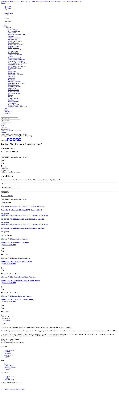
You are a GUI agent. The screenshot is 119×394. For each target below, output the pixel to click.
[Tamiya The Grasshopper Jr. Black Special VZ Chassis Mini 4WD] (23, 206)
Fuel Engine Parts (13, 73)
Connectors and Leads (14, 58)
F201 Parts (4, 132)
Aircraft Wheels (12, 39)
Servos (10, 96)
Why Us (6, 108)
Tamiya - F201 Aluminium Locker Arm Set (17, 300)
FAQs (6, 110)
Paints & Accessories (14, 81)
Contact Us (7, 113)
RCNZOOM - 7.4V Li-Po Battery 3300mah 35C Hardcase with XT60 (23, 228)
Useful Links (8, 365)
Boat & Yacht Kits (13, 43)
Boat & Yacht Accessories (15, 44)
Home (6, 26)
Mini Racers (11, 80)
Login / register (8, 13)
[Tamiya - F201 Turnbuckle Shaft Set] (14, 239)
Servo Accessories (13, 98)
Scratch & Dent (9, 379)
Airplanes (11, 36)
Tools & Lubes (12, 103)
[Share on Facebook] (8, 140)
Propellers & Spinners (14, 86)
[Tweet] (11, 140)
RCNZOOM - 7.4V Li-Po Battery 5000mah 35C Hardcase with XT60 (23, 219)
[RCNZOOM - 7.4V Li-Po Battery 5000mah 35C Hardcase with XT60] (24, 215)
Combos (10, 56)
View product (5, 214)
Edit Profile (7, 351)
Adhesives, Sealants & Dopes (17, 34)
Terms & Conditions (10, 367)
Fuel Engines (12, 71)
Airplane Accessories (14, 38)
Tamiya (13, 148)
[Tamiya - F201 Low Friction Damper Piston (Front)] (18, 277)
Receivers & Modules (14, 93)
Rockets (10, 95)
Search (3, 124)
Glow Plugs (11, 76)
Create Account (9, 350)
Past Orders (7, 353)
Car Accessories (13, 51)
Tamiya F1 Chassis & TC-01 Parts (11, 131)
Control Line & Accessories (16, 61)
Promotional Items (13, 85)
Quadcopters (12, 88)
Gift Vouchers (12, 33)
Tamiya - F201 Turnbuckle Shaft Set (15, 243)
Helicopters (11, 78)
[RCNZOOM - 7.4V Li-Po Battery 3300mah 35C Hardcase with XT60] (24, 224)
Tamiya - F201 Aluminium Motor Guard (16, 262)
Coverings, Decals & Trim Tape (17, 63)
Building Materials (13, 48)
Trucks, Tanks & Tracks (15, 105)
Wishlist (8, 8)
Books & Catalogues (14, 46)
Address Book (8, 355)
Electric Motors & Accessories (17, 66)
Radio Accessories (13, 91)
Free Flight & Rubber (14, 68)
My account (7, 6)
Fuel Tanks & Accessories (15, 75)
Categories (7, 27)
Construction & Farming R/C (16, 59)
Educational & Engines (15, 64)
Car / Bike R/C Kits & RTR (16, 49)
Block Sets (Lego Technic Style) (17, 106)
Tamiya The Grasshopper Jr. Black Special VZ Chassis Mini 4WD (21, 210)
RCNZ (6, 24)
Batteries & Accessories (15, 41)
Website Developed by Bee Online (14, 389)
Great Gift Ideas (9, 376)
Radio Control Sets (13, 90)
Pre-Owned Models (14, 31)
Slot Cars (11, 100)
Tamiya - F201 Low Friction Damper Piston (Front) (20, 281)
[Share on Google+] (14, 140)
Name (4, 184)
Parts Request (8, 111)
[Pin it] (17, 140)
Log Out (6, 357)
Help (5, 10)
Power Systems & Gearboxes (16, 83)
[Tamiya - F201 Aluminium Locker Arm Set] (16, 296)
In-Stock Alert (5, 170)
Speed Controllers (13, 101)
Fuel (9, 69)
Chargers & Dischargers (15, 54)
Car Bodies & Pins (13, 53)
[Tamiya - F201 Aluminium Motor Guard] (15, 258)
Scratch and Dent (13, 29)
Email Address (6, 187)
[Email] (19, 140)
